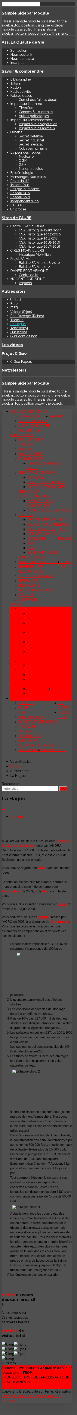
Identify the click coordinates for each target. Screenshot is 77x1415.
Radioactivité (20, 92)
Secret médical (31, 144)
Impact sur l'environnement (35, 493)
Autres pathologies (34, 116)
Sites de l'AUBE (16, 217)
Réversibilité (19, 181)
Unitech (16, 300)
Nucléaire (26, 156)
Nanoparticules (31, 169)
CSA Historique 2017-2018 (39, 246)
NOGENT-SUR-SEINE (55, 691)
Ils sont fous (20, 185)
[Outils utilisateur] (3, 809)
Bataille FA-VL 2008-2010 (39, 263)
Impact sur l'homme (37, 472)
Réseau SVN (20, 197)
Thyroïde (26, 108)
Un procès (18, 209)
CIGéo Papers (21, 362)
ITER (14, 308)
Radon (15, 87)
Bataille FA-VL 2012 (34, 267)
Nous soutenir (21, 55)
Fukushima (18, 332)
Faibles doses (21, 96)
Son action (18, 50)
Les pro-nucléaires (25, 189)
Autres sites (14, 291)
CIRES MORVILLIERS (35, 660)
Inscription (18, 63)
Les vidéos (12, 344)
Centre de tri (28, 275)
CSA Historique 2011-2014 (39, 238)
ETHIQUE (17, 205)
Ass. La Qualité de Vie (23, 42)
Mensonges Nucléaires (28, 177)
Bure (14, 304)
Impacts (25, 283)
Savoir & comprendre (23, 71)
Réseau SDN (20, 193)
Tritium (15, 83)
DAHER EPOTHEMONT (37, 684)
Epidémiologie (21, 173)
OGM (23, 161)
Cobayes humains (33, 148)
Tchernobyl (19, 328)
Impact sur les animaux (37, 128)
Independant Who (24, 201)
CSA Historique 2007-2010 (40, 234)
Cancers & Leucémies (36, 112)
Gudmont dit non (23, 336)
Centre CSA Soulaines (39, 609)
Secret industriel (31, 140)
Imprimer (17, 816)
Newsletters (14, 370)
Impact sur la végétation (38, 124)
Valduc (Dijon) (21, 312)
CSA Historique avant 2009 (40, 230)
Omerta (26, 515)
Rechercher (11, 784)
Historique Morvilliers (35, 255)
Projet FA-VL (30, 670)
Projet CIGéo (14, 353)
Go (63, 788)
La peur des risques (25, 152)
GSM (23, 165)
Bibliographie (20, 79)
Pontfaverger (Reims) (27, 316)
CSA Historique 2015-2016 (39, 242)
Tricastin (17, 320)
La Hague (18, 324)
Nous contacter (22, 59)
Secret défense (31, 136)
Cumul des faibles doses (38, 100)
